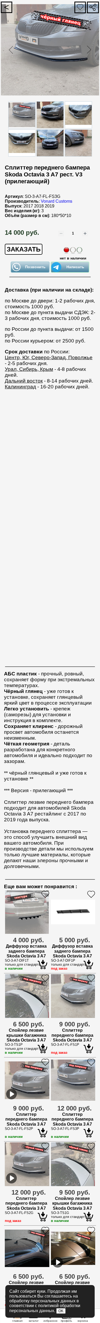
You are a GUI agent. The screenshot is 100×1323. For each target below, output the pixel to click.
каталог (34, 1320)
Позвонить (35, 267)
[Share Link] (93, 7)
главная (17, 1320)
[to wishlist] (50, 1318)
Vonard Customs (56, 201)
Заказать (24, 249)
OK (60, 1311)
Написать (75, 267)
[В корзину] (83, 1318)
